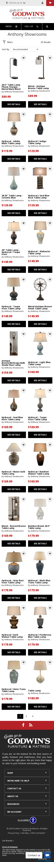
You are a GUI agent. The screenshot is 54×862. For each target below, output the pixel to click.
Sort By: (5, 49)
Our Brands (8, 840)
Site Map (25, 833)
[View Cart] (50, 3)
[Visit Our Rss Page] (30, 725)
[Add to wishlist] (23, 58)
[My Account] (42, 3)
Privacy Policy (13, 833)
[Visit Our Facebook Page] (23, 725)
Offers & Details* (38, 833)
